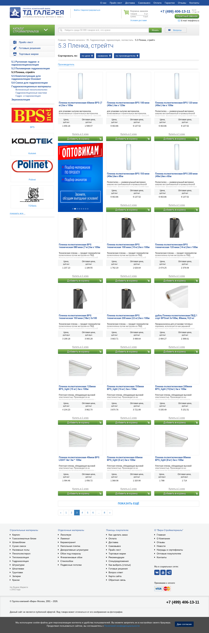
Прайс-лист (116, 2)
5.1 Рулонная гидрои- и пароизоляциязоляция (25, 63)
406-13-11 (175, 11)
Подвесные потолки (71, 565)
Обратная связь (117, 580)
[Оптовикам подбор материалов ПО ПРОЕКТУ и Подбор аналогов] (80, 177)
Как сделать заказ (118, 534)
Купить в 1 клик (80, 134)
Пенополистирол (21, 553)
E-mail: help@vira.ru (190, 20)
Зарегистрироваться (90, 10)
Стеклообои (66, 561)
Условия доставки (138, 20)
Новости (161, 546)
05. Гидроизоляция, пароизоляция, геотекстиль (110, 40)
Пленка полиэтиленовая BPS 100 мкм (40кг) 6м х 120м (128, 104)
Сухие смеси (19, 546)
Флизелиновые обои (71, 557)
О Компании (163, 538)
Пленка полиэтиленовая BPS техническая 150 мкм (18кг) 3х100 (78, 316)
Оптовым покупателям (169, 553)
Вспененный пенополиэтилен (31, 89)
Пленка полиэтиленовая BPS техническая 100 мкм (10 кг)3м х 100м (128, 246)
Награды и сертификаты (170, 549)
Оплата (157, 2)
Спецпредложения (119, 561)
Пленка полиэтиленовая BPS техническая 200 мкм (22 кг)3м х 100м (128, 316)
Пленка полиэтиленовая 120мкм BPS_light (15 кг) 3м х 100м (77, 387)
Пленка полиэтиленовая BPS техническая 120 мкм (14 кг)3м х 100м (176, 246)
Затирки (16, 576)
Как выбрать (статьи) (120, 565)
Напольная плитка (70, 546)
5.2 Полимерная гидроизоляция (30, 68)
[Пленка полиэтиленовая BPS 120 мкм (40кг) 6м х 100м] (176, 86)
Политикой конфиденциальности (122, 625)
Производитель (66, 64)
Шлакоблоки (18, 542)
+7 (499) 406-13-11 (182, 602)
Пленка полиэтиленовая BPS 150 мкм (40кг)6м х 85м (128, 175)
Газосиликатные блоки (24, 538)
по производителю (126, 55)
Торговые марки (117, 553)
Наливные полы (20, 549)
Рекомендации (116, 557)
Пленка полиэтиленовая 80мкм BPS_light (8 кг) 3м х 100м (173, 458)
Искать (155, 30)
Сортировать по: (68, 55)
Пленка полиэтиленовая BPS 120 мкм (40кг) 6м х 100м (176, 104)
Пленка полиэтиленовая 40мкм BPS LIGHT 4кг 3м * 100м (79, 458)
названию (103, 55)
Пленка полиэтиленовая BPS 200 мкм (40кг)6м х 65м (176, 175)
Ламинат (65, 538)
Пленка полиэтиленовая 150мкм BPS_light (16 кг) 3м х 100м (125, 387)
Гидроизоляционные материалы (31, 86)
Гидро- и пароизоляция (28, 96)
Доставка (130, 2)
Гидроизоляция (20, 561)
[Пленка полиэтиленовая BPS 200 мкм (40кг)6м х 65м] (176, 157)
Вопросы (177, 30)
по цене (86, 55)
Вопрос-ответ (116, 572)
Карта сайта (115, 576)
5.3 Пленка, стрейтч (23, 72)
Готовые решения (118, 568)
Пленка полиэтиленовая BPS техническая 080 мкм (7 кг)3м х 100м (79, 246)
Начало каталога (76, 40)
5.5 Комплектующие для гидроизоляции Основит (26, 77)
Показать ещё (128, 503)
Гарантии (170, 2)
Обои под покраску (70, 553)
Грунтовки (17, 572)
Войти (77, 10)
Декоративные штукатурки (74, 549)
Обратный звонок (187, 16)
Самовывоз (144, 2)
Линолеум (65, 534)
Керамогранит (68, 542)
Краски (16, 580)
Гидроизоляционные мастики (31, 92)
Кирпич (16, 534)
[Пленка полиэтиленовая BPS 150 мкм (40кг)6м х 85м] (128, 157)
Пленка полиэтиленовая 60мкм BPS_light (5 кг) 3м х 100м (125, 458)
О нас (103, 2)
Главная (62, 40)
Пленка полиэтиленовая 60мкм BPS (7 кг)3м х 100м (80, 104)
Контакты (194, 2)
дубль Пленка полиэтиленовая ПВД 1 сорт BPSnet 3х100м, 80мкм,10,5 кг (176, 316)
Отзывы (182, 2)
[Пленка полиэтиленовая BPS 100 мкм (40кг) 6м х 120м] (128, 86)
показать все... (17, 213)
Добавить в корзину (78, 138)
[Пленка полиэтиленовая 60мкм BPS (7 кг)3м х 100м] (80, 86)
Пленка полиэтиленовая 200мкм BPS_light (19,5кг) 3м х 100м (173, 387)
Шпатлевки (18, 568)
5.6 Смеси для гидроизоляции (29, 82)
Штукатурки (18, 565)
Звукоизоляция (20, 99)
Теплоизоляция (20, 557)
